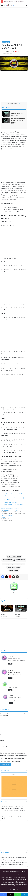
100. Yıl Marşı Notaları (14, 556)
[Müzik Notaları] (12, 5)
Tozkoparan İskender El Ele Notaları (13, 504)
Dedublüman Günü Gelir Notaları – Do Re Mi (12, 806)
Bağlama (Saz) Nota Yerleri (11, 502)
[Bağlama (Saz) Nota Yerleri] (7, 608)
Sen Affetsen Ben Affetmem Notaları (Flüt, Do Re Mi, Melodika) (18, 120)
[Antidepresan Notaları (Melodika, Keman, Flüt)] (6, 114)
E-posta (2, 740)
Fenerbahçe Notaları (14, 567)
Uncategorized (5, 42)
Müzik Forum (14, 774)
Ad (1, 734)
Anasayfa (4, 39)
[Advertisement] (14, 22)
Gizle (19, 103)
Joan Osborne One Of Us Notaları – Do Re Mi (12, 808)
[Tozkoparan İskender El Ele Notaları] (21, 608)
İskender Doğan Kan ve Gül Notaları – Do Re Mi (13, 810)
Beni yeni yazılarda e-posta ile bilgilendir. (11, 761)
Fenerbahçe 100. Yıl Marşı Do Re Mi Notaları (14, 560)
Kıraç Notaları (14, 570)
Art (3, 51)
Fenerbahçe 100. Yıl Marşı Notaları (14, 564)
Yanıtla (10, 663)
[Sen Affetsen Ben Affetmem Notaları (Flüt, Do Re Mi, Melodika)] (6, 120)
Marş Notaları (11, 39)
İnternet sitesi (3, 746)
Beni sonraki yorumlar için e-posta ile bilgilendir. (12, 758)
